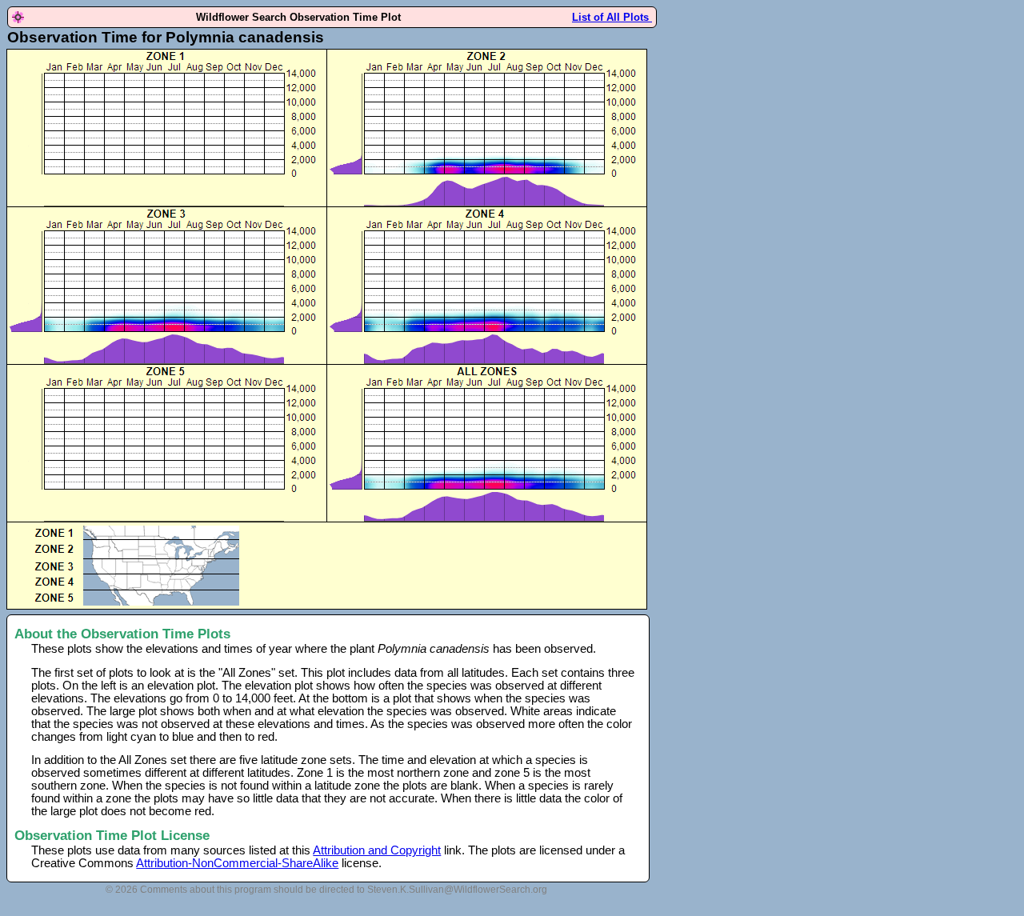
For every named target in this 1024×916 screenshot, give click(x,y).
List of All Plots (612, 17)
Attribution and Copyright (377, 850)
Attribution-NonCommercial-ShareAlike (237, 863)
